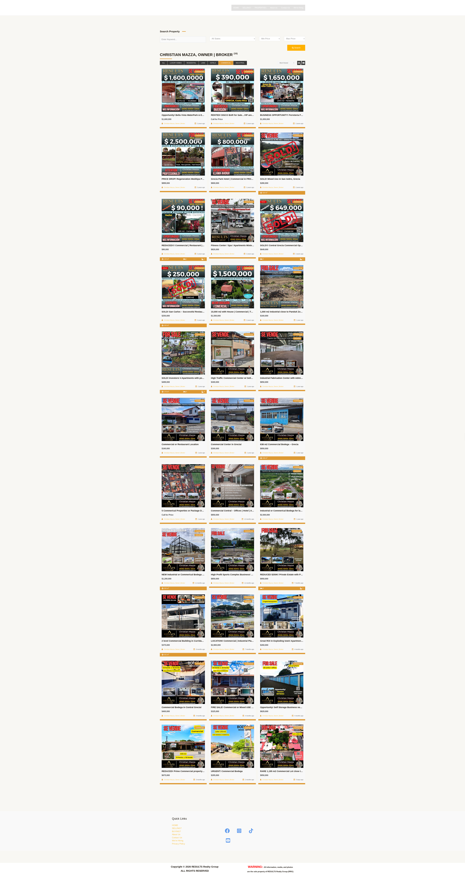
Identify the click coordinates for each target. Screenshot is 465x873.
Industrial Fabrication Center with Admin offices (285, 378)
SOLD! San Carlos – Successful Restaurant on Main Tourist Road (195, 312)
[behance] (251, 831)
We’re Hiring (298, 8)
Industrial (240, 63)
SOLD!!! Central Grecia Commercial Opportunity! (285, 245)
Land (203, 63)
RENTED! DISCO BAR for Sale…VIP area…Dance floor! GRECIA (244, 115)
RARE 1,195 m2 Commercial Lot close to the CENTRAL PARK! (292, 771)
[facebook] (227, 831)
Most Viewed (284, 63)
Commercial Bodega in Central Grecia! (182, 707)
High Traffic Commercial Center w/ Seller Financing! (238, 378)
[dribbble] (228, 840)
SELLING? (246, 8)
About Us (273, 8)
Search (297, 48)
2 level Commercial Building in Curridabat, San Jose (189, 641)
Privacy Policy (178, 844)
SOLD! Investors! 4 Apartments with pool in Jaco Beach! (191, 378)
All (163, 63)
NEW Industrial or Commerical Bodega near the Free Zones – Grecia (197, 574)
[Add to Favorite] (183, 90)
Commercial (226, 63)
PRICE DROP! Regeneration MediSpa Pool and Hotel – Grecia (193, 179)
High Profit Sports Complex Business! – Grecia (235, 574)
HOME (236, 8)
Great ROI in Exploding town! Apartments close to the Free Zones (294, 641)
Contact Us (285, 8)
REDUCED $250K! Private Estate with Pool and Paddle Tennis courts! (296, 574)
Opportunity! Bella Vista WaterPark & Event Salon (187, 115)
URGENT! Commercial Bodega (227, 771)
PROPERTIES (260, 8)
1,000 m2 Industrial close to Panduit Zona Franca (285, 312)
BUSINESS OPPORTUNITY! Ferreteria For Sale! (284, 115)
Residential (191, 63)
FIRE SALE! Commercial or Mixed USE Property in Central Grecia (244, 707)
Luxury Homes (176, 63)
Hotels (213, 63)
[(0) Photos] (178, 90)
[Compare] (188, 90)
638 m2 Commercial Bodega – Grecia (279, 444)
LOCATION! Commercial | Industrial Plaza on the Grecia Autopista (245, 641)
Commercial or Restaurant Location (180, 444)
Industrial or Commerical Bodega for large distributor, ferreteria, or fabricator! (300, 510)
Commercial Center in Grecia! (226, 444)
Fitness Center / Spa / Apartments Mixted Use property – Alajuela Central (248, 245)
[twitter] (239, 831)
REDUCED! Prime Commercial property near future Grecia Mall (194, 771)
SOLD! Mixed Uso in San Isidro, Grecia (280, 179)
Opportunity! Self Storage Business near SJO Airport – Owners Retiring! (297, 707)
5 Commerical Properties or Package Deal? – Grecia (188, 510)
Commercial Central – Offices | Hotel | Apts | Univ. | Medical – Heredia (246, 510)
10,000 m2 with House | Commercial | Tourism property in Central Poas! (248, 312)
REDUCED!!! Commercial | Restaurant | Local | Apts (188, 245)
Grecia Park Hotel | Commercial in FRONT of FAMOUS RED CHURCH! (247, 179)
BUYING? (176, 831)
